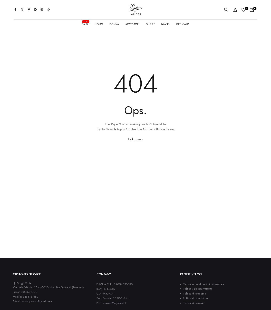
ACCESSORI (132, 24)
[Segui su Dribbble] (26, 283)
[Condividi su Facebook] (15, 9)
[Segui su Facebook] (14, 283)
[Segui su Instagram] (22, 283)
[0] (244, 10)
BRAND (165, 24)
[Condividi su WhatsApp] (48, 9)
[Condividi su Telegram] (35, 9)
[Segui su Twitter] (18, 283)
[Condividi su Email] (41, 9)
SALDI (85, 23)
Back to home (135, 139)
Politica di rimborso (194, 294)
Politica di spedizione (195, 298)
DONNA (114, 24)
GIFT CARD (182, 24)
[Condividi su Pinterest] (28, 9)
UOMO (99, 24)
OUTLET (150, 24)
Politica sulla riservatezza (197, 289)
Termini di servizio (193, 303)
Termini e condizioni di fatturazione (203, 284)
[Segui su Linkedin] (29, 283)
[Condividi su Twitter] (21, 9)
